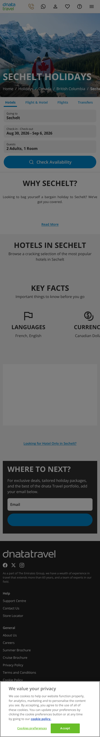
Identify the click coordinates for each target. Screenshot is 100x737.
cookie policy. (41, 719)
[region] (50, 709)
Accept (65, 728)
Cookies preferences (32, 728)
